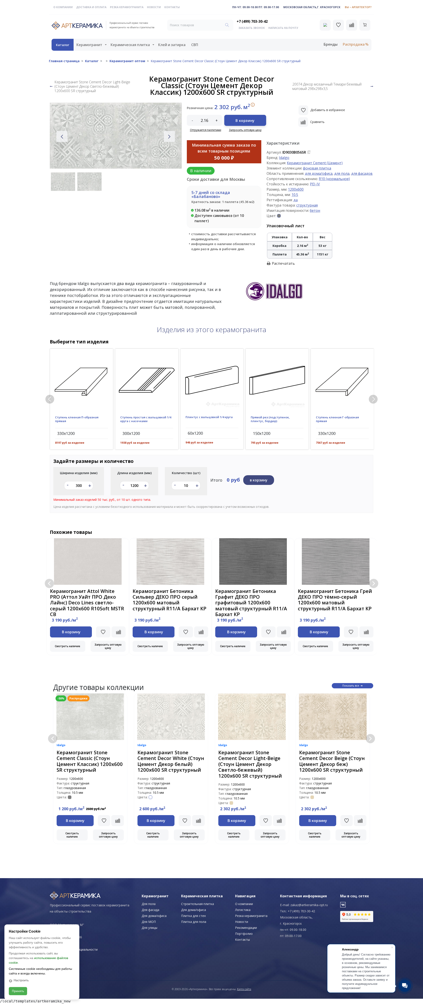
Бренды (331, 44)
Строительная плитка (197, 904)
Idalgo (284, 157)
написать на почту (283, 28)
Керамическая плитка (130, 44)
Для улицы (149, 928)
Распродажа (354, 44)
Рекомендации (246, 928)
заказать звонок (251, 28)
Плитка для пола (193, 922)
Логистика (242, 910)
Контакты (172, 7)
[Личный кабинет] (325, 25)
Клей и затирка (172, 44)
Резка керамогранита (126, 7)
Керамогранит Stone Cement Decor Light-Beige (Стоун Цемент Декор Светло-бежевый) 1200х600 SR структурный (92, 86)
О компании (63, 7)
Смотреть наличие (67, 646)
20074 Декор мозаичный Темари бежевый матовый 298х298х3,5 (327, 86)
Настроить (21, 980)
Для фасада (150, 910)
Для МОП (149, 922)
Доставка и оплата (91, 7)
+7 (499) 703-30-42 (252, 21)
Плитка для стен (193, 916)
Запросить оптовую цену (245, 130)
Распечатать (283, 263)
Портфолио (244, 933)
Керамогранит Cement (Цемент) (315, 162)
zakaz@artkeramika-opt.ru (309, 905)
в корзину (258, 480)
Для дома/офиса (154, 916)
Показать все (350, 685)
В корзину (245, 120)
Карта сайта (244, 989)
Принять (18, 991)
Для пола (149, 904)
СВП (194, 44)
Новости (154, 7)
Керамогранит (89, 44)
